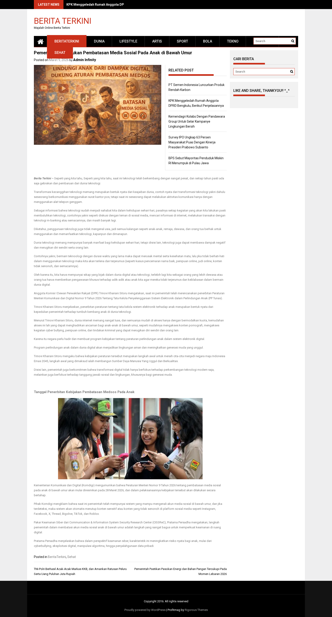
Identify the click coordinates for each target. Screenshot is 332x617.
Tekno (232, 41)
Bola (207, 41)
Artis (157, 41)
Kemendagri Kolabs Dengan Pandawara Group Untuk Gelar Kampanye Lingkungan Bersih (196, 121)
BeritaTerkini (66, 41)
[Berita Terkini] (40, 41)
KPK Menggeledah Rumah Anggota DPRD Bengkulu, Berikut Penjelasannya (122, 4)
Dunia (99, 41)
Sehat (59, 52)
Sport (182, 41)
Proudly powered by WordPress (145, 610)
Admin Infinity (84, 60)
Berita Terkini (62, 20)
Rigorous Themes (196, 610)
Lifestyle (128, 41)
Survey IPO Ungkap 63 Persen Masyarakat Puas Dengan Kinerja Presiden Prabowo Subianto (191, 142)
